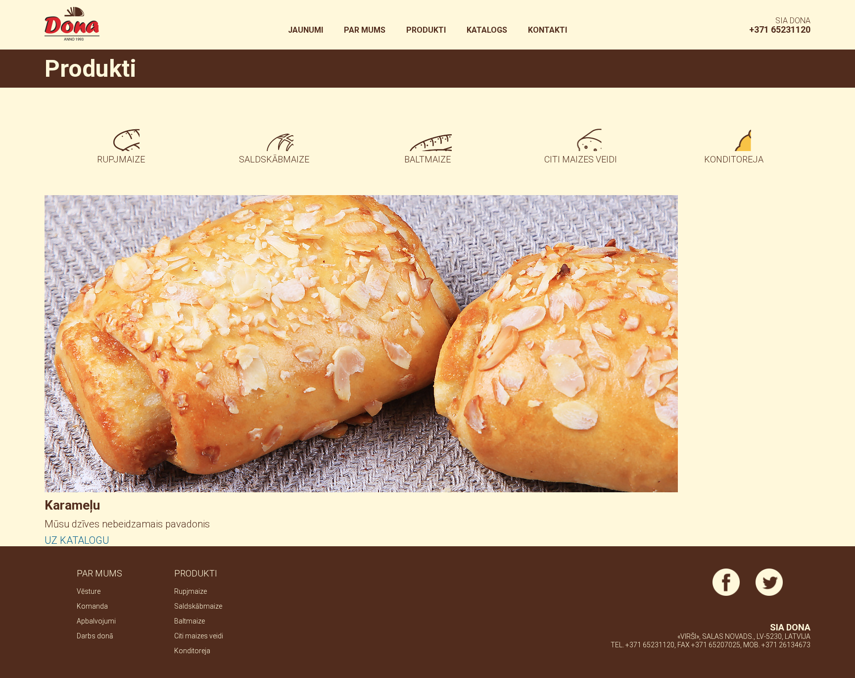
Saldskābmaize (274, 159)
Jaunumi (305, 30)
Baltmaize (427, 159)
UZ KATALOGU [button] (77, 540)
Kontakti (547, 30)
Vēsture (88, 591)
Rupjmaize (121, 159)
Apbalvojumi (96, 621)
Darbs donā (95, 636)
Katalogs (487, 30)
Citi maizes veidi (580, 159)
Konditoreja (733, 159)
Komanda (92, 606)
